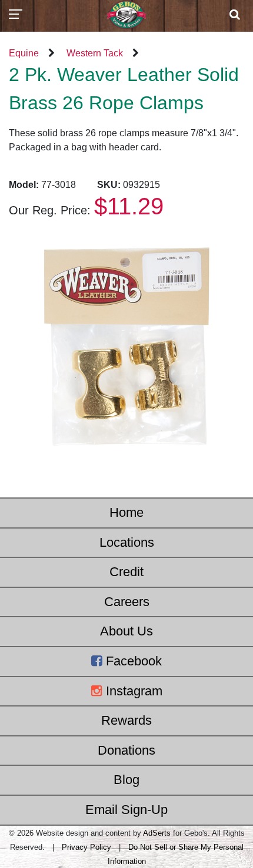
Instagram (132, 691)
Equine (24, 53)
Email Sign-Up (126, 809)
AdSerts (157, 833)
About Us (126, 631)
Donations (126, 750)
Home (126, 512)
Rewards (126, 720)
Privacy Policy (86, 847)
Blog (126, 779)
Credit (126, 571)
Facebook (132, 661)
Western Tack (94, 53)
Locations (126, 542)
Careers (126, 601)
